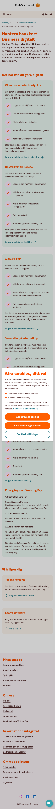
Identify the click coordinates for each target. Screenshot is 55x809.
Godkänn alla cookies (27, 417)
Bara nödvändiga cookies (27, 425)
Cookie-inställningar (27, 434)
